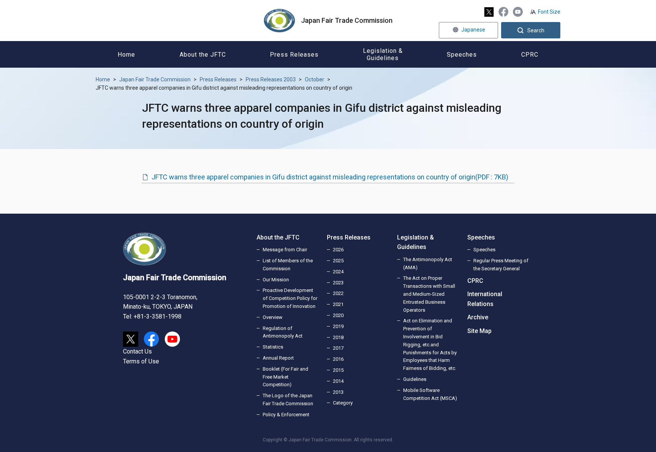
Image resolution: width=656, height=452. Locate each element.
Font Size (549, 12)
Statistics (273, 347)
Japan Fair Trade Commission (155, 79)
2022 (338, 293)
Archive (477, 317)
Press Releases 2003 (271, 79)
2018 (338, 337)
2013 (338, 392)
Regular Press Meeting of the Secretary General (500, 264)
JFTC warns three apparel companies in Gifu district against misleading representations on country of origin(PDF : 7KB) (329, 177)
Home (103, 79)
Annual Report (278, 358)
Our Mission (276, 279)
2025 (338, 260)
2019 (338, 326)
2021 (338, 304)
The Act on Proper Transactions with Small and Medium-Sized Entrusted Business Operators (429, 293)
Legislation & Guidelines (415, 242)
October (314, 79)
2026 (338, 249)
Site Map (479, 331)
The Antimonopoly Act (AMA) (427, 263)
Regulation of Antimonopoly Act (283, 332)
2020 (338, 315)
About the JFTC (278, 237)
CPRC (475, 280)
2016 (338, 359)
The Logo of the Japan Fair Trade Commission (288, 399)
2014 (338, 381)
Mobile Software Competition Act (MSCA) (430, 394)
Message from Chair (285, 249)
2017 (338, 348)
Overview (272, 317)
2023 (338, 282)
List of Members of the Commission (288, 264)
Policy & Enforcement (286, 414)
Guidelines (414, 379)
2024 (338, 271)
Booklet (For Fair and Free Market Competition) (285, 377)
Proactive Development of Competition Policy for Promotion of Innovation (290, 298)
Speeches (481, 237)
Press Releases (218, 79)
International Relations (484, 299)
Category (343, 403)
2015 (338, 370)
